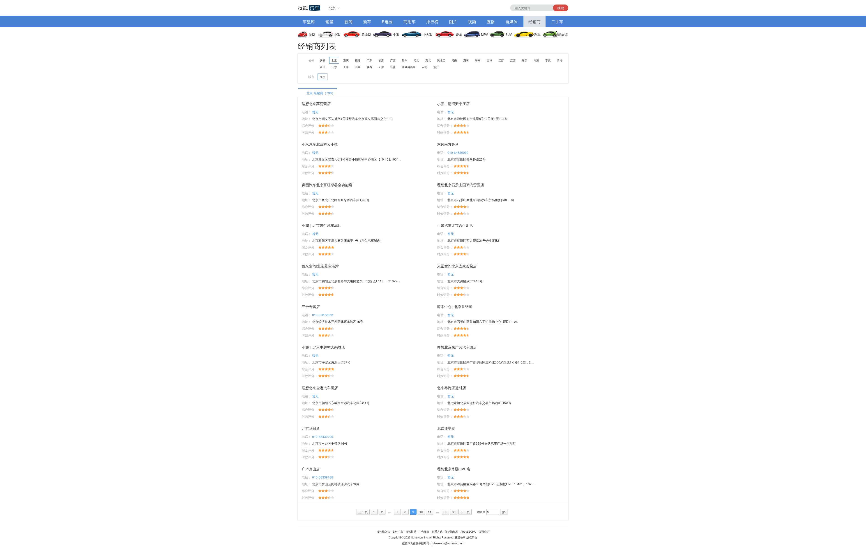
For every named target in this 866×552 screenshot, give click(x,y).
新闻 (348, 21)
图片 (453, 21)
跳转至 (481, 512)
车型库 (309, 21)
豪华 (459, 34)
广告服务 (424, 531)
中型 (396, 34)
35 (445, 512)
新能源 (563, 34)
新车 (367, 21)
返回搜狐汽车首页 (309, 8)
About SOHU (468, 531)
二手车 (557, 21)
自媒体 (511, 21)
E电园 (387, 21)
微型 (312, 34)
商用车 (409, 21)
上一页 (363, 512)
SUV (508, 34)
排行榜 (432, 21)
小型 (337, 34)
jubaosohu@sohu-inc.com (448, 543)
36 (454, 512)
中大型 (427, 34)
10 (421, 512)
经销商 (534, 21)
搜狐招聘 (410, 531)
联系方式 (437, 531)
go (504, 512)
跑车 (537, 34)
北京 (332, 7)
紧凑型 (366, 34)
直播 (491, 21)
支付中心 (397, 531)
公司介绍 (484, 531)
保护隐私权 (451, 531)
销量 (329, 21)
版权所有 (471, 537)
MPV (484, 34)
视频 (472, 21)
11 (429, 512)
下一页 (465, 512)
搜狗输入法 (383, 531)
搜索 (560, 8)
